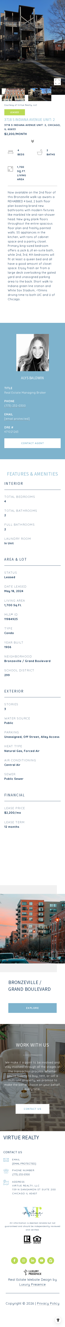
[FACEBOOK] (14, 1260)
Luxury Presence (32, 1284)
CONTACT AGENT (32, 443)
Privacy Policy (48, 1303)
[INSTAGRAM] (23, 1260)
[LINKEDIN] (32, 1260)
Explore (32, 1008)
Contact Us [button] (32, 1108)
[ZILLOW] (50, 1260)
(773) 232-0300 (15, 405)
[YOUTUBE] (41, 1260)
